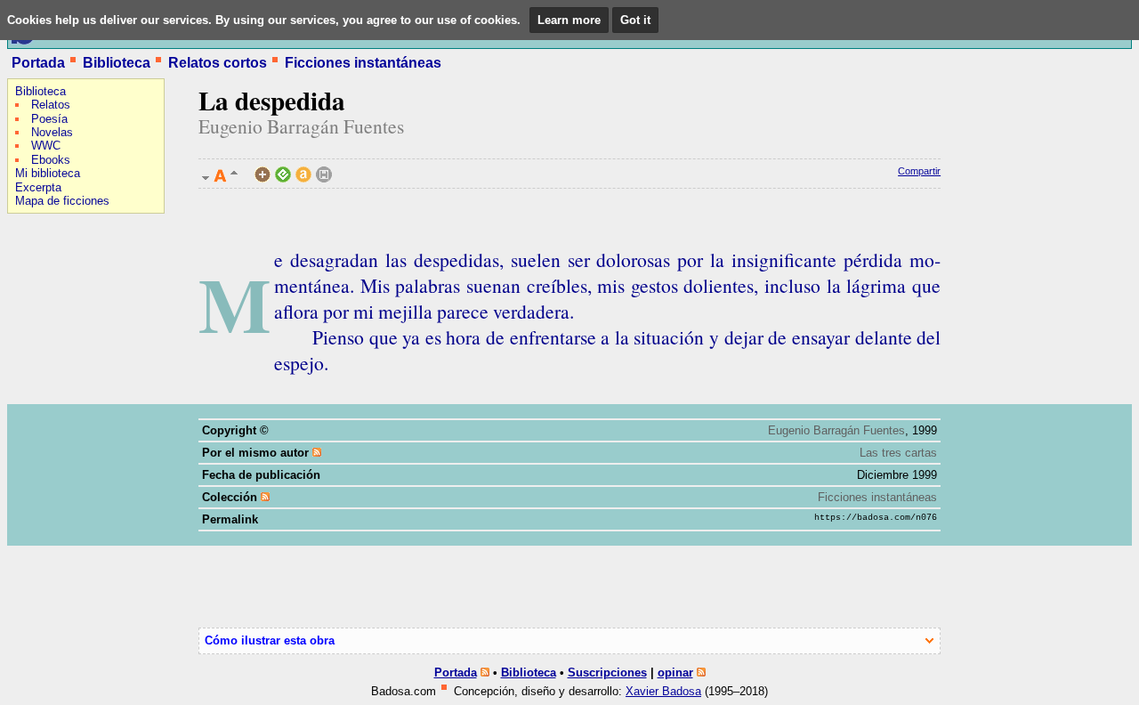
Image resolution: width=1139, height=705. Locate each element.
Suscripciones (607, 672)
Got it (635, 20)
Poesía (49, 119)
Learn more (569, 20)
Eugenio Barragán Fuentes (301, 126)
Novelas (52, 132)
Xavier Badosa (663, 691)
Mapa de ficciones (62, 200)
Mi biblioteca (47, 173)
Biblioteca (116, 62)
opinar (675, 672)
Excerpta (38, 187)
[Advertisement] (60, 335)
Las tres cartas (898, 452)
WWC (46, 145)
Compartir (919, 171)
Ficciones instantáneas (363, 62)
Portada (38, 62)
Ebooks (50, 159)
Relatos (50, 104)
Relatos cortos (217, 62)
